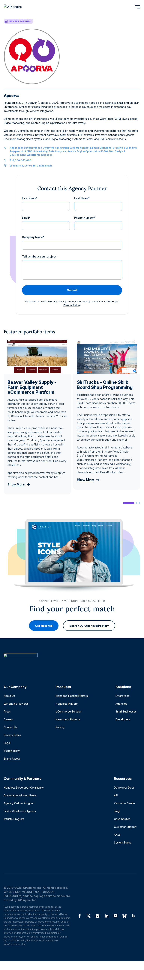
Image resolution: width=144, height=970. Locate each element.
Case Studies (122, 819)
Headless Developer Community (24, 787)
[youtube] (115, 916)
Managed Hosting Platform (72, 695)
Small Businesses (126, 711)
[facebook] (79, 916)
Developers (123, 719)
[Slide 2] (136, 503)
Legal (7, 742)
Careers (9, 719)
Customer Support (125, 826)
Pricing (60, 727)
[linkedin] (107, 916)
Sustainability (12, 750)
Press (7, 711)
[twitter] (89, 916)
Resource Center (124, 803)
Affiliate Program (14, 819)
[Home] (70, 662)
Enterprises (122, 695)
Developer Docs (124, 787)
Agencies (121, 703)
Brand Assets (12, 758)
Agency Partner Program (19, 803)
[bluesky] (125, 916)
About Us (9, 695)
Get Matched (43, 625)
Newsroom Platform (68, 719)
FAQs (117, 834)
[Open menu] (137, 7)
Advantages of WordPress (20, 795)
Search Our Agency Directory (89, 625)
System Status (122, 842)
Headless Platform (67, 703)
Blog (117, 811)
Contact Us (10, 727)
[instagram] (97, 916)
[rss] (133, 916)
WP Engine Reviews (16, 703)
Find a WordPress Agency (20, 811)
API (116, 795)
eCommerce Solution (69, 711)
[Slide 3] (139, 503)
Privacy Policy (71, 305)
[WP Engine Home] (18, 7)
